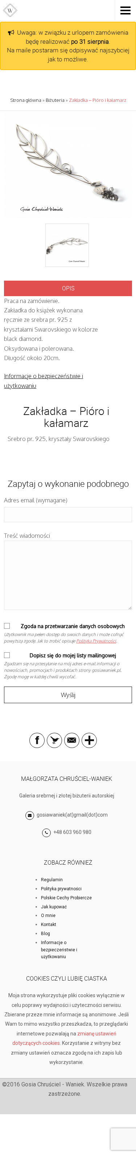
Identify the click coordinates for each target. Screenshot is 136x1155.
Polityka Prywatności (96, 641)
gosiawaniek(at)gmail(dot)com (72, 815)
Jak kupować (54, 906)
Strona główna (25, 100)
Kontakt (48, 924)
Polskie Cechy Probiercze (66, 897)
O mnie (48, 915)
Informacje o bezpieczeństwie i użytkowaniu (59, 950)
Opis (68, 288)
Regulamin (52, 879)
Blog (45, 933)
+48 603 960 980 (72, 832)
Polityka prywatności (61, 888)
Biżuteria (55, 100)
